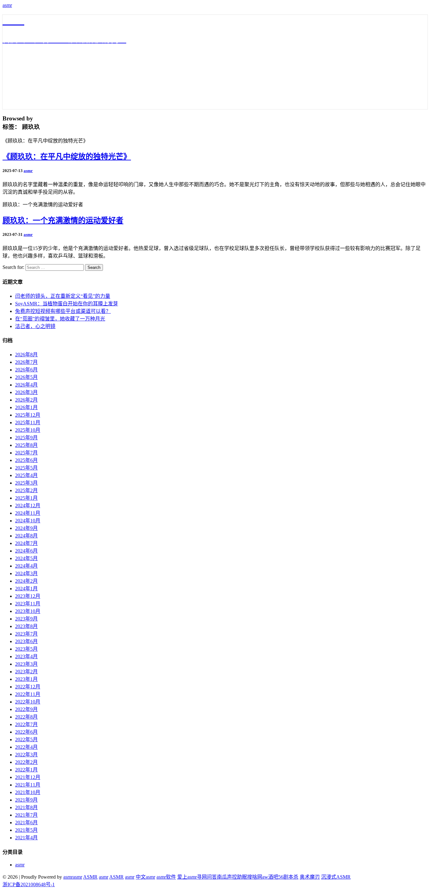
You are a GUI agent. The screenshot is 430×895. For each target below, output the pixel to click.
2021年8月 (26, 807)
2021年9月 (26, 800)
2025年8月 (26, 445)
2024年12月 (27, 505)
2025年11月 (27, 422)
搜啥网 (254, 877)
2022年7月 (26, 724)
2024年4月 (26, 566)
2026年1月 (26, 407)
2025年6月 (26, 460)
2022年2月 (26, 762)
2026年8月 (26, 354)
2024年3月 (26, 573)
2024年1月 (26, 588)
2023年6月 (26, 641)
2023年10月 (27, 611)
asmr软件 (166, 877)
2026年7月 (26, 362)
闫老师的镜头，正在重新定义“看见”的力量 (62, 296)
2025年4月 (26, 475)
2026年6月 (26, 369)
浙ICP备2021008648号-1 (29, 884)
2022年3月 (26, 754)
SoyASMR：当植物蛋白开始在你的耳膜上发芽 (66, 303)
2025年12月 (27, 415)
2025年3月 (26, 483)
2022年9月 (26, 709)
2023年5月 (26, 649)
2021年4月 (26, 837)
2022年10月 (27, 701)
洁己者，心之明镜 (35, 326)
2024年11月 (27, 513)
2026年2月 (26, 400)
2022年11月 (27, 694)
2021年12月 (27, 777)
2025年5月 (26, 467)
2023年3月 (26, 664)
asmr (7, 5)
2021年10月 (27, 792)
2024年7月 (26, 543)
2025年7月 (26, 452)
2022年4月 (26, 747)
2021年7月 (26, 815)
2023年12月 (27, 596)
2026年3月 (26, 392)
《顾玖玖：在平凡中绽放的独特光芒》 (67, 157)
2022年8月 (26, 717)
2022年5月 (26, 739)
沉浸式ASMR (336, 877)
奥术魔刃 (310, 877)
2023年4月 (26, 656)
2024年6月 (26, 550)
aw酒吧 (270, 877)
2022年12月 (27, 686)
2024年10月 (27, 520)
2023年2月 (26, 671)
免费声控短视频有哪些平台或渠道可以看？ (63, 311)
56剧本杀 (288, 877)
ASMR (90, 877)
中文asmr (145, 877)
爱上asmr (187, 877)
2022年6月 (26, 732)
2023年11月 (27, 603)
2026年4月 (26, 384)
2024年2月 (26, 581)
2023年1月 (26, 679)
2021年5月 (26, 830)
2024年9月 (26, 528)
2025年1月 (26, 498)
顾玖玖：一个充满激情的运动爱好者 (63, 220)
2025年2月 (26, 490)
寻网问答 (207, 877)
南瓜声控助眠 (232, 877)
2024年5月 (26, 558)
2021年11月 (27, 784)
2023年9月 (26, 618)
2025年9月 (26, 437)
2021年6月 (26, 822)
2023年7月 (26, 634)
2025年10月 (27, 430)
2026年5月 (26, 377)
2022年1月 (26, 769)
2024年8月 (26, 535)
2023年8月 (26, 626)
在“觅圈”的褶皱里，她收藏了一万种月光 (60, 318)
